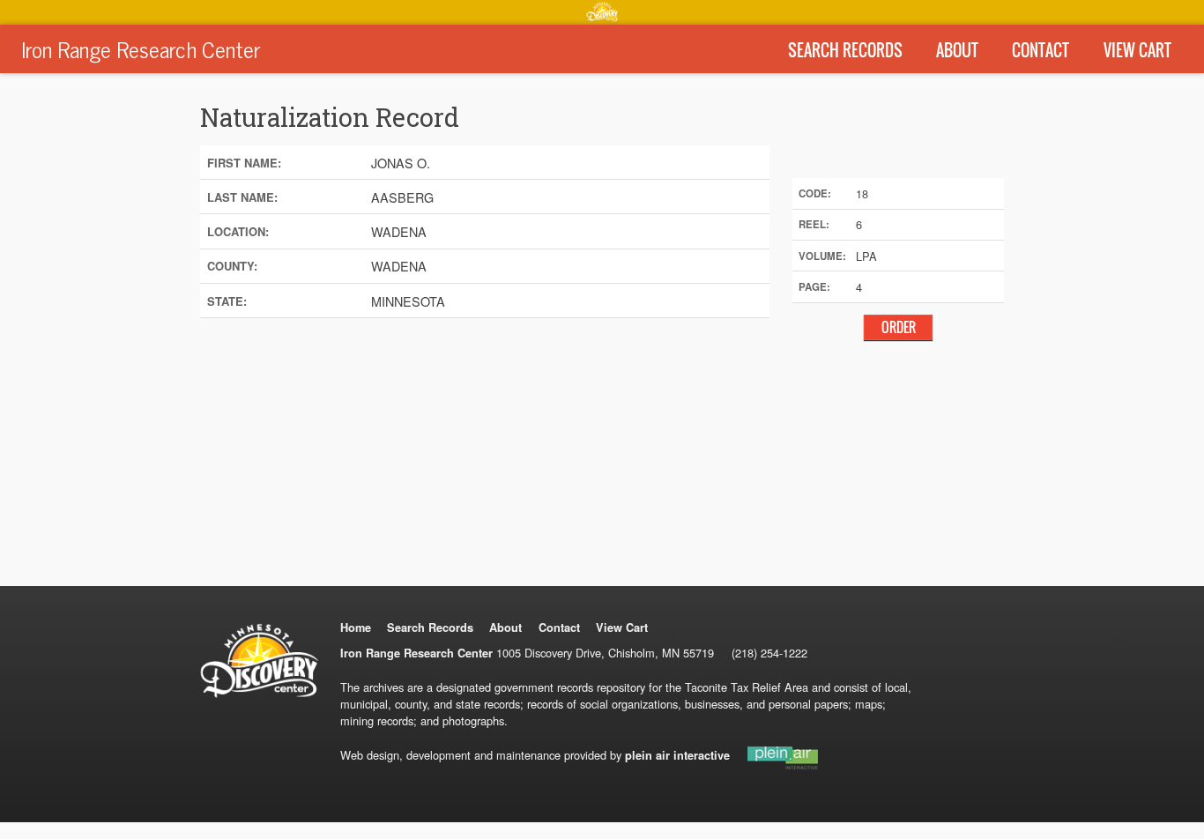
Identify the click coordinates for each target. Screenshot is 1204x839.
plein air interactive (677, 755)
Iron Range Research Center (140, 48)
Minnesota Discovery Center (602, 11)
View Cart (1137, 50)
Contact (1040, 50)
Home (355, 627)
